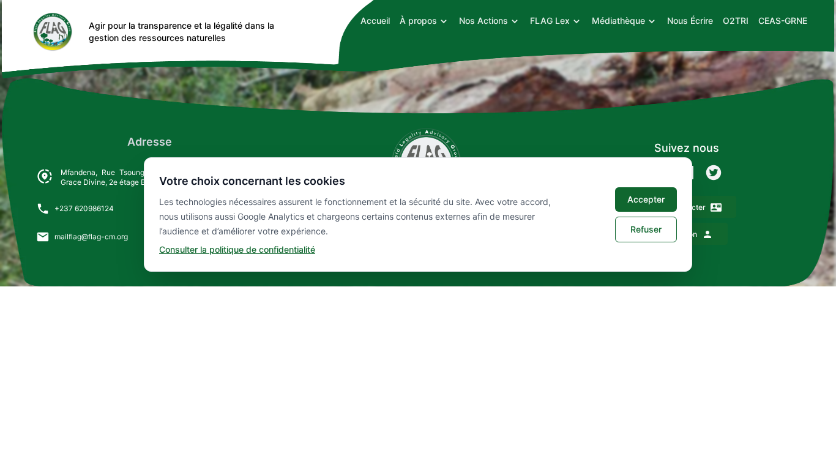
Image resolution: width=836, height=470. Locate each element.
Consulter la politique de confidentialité (237, 249)
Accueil (375, 20)
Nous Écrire (690, 20)
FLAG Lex (550, 20)
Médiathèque (618, 20)
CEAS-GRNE (782, 20)
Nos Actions (483, 20)
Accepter (646, 199)
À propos (418, 20)
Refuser (646, 229)
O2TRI (735, 20)
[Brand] (51, 31)
